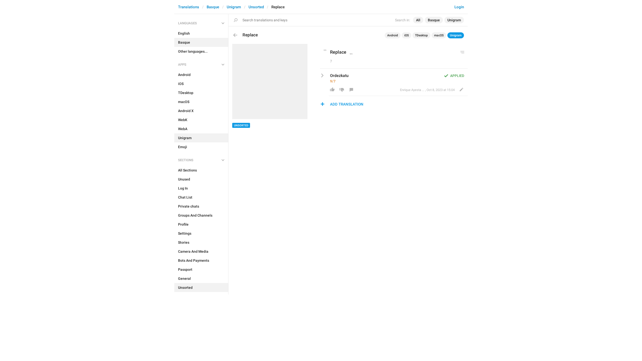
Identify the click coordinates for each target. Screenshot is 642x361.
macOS (439, 35)
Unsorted (256, 7)
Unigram (234, 7)
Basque (213, 7)
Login (459, 7)
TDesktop (421, 35)
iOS (406, 35)
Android (392, 35)
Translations (188, 7)
